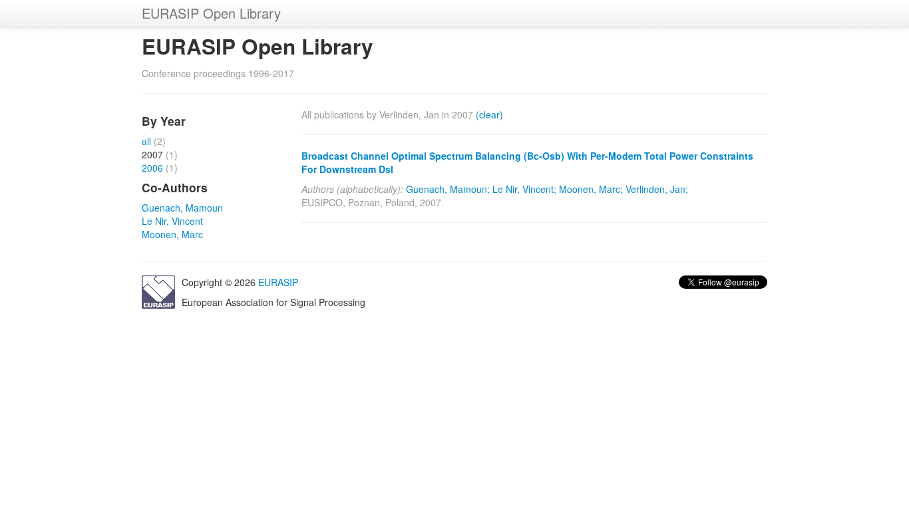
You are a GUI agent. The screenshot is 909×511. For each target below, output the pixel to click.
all (146, 141)
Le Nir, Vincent (172, 221)
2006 (152, 167)
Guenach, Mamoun (182, 207)
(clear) (489, 114)
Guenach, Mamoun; (448, 189)
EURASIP (278, 282)
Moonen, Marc (172, 234)
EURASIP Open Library (211, 13)
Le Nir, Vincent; (524, 189)
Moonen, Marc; (591, 189)
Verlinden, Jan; (657, 189)
